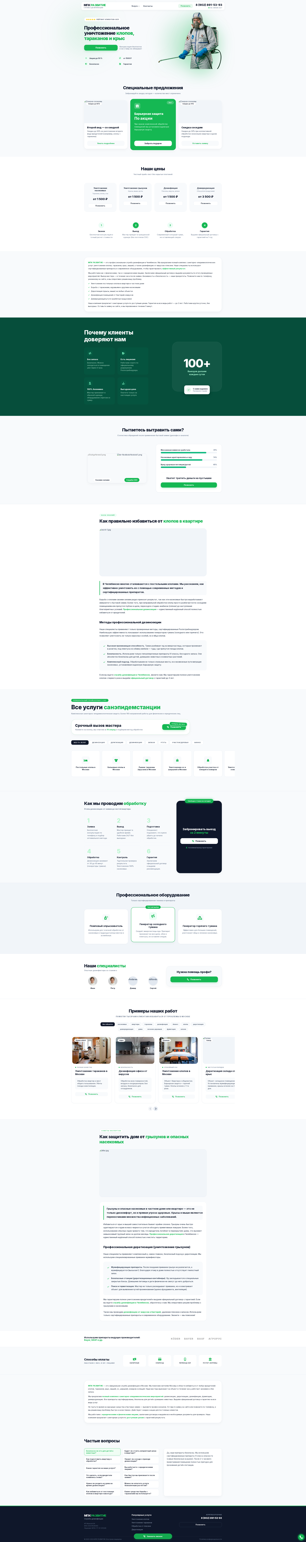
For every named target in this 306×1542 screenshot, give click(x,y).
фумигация (171, 1029)
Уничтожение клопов (140, 1519)
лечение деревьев (155, 1029)
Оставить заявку (200, 143)
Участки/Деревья (180, 742)
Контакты (148, 6)
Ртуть (163, 742)
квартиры (135, 1024)
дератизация (198, 1024)
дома (140, 1029)
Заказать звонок (154, 1536)
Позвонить (185, 6)
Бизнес (197, 742)
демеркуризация (126, 1029)
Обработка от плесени (141, 1526)
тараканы (148, 1024)
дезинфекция (162, 1024)
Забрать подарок (153, 143)
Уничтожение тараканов (142, 1523)
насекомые (122, 1024)
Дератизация (117, 742)
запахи (183, 1029)
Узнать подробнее (106, 143)
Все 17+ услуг (80, 742)
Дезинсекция (98, 742)
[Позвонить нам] (301, 1537)
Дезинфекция (135, 742)
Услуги (134, 6)
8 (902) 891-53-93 (209, 4)
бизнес (175, 1024)
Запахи (151, 742)
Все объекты (108, 1024)
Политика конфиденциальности (210, 1539)
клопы (185, 1024)
